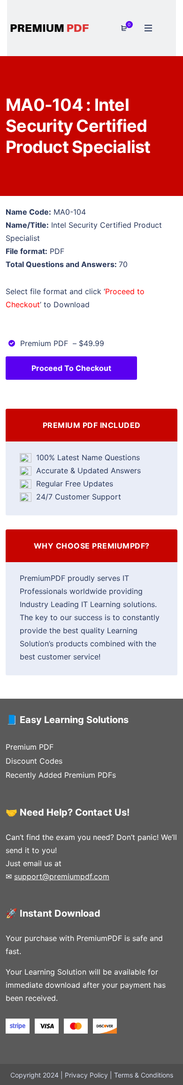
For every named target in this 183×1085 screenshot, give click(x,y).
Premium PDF (29, 747)
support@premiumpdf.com (61, 876)
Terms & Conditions (143, 1075)
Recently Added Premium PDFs (61, 775)
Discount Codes (34, 761)
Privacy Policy (86, 1075)
